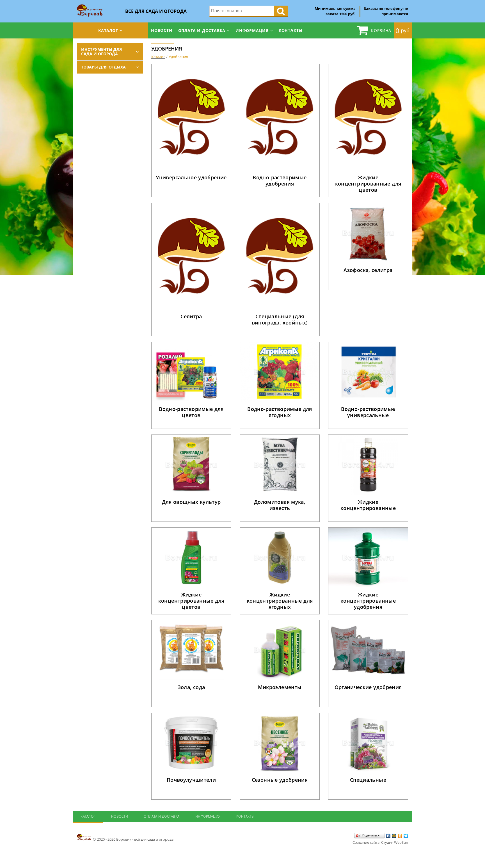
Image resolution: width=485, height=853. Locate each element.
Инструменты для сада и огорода (101, 51)
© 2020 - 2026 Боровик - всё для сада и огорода (132, 839)
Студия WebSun (394, 842)
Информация (252, 30)
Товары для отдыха (103, 67)
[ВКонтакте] (388, 836)
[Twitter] (406, 836)
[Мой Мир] (394, 836)
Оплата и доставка (202, 30)
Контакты (291, 30)
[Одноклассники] (400, 836)
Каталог (108, 30)
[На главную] (89, 6)
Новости (162, 30)
